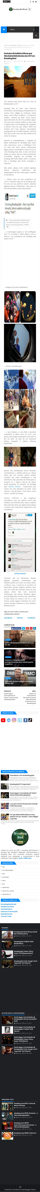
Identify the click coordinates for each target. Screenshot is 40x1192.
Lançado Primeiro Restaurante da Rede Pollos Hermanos (24, 805)
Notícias (19, 45)
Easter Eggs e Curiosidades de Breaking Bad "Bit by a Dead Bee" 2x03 (25, 1019)
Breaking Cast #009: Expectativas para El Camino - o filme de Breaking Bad (25, 1125)
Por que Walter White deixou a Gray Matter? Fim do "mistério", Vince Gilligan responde (24, 817)
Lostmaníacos (6, 909)
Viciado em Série (7, 907)
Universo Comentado (9, 911)
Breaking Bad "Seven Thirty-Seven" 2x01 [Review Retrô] (24, 952)
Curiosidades (12, 45)
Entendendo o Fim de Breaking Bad (22, 775)
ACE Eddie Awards (7, 870)
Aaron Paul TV (6, 894)
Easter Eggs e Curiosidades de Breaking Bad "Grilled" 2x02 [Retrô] (24, 1029)
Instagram (8, 618)
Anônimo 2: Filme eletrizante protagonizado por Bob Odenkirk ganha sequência (19, 662)
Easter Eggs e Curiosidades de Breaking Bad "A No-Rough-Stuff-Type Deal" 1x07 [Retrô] (26, 1049)
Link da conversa (20, 573)
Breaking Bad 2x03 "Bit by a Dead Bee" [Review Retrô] (25, 933)
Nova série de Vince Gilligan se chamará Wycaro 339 (19, 682)
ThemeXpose (16, 1189)
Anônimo (8, 657)
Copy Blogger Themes (28, 1189)
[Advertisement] (20, 748)
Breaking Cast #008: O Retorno (25, 1133)
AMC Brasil (5, 877)
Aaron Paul (5, 887)
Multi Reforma (6, 914)
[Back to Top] (20, 1187)
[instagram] (36, 2)
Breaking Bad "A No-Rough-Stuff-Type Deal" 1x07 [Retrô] (26, 962)
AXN (3, 884)
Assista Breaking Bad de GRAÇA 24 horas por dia (19, 644)
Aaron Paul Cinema (8, 891)
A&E (3, 867)
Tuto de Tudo (6, 916)
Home (6, 45)
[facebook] (30, 2)
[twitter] (33, 2)
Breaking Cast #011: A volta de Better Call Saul (24, 1104)
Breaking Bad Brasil (8, 904)
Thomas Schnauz (14, 487)
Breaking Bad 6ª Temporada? (20, 784)
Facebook (31, 618)
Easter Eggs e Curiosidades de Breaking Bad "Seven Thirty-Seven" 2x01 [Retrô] (24, 1039)
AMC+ (4, 880)
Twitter (20, 618)
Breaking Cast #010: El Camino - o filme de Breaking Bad (26, 1114)
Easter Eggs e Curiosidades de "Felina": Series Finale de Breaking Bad (23, 794)
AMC (3, 874)
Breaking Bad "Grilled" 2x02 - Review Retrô (24, 943)
